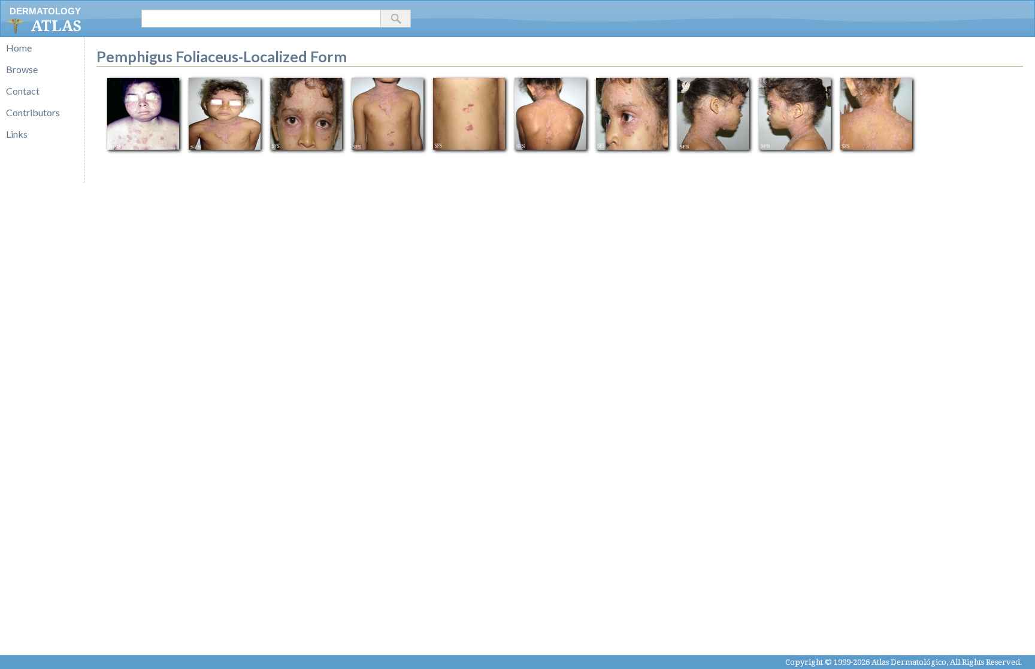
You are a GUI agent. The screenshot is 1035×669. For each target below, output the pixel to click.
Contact (23, 90)
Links (17, 134)
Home (19, 47)
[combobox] (261, 19)
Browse (22, 69)
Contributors (33, 112)
